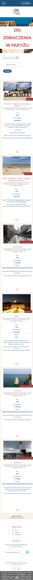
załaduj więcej (16, 516)
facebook (14, 568)
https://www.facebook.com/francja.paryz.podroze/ (17, 135)
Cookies (17, 532)
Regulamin (18, 534)
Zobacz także (16, 527)
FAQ (16, 530)
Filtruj (7, 71)
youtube (18, 568)
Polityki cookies (24, 574)
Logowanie (26, 3)
